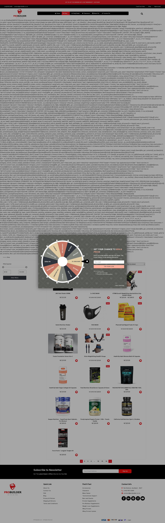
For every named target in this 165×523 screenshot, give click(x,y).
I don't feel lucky (119, 285)
